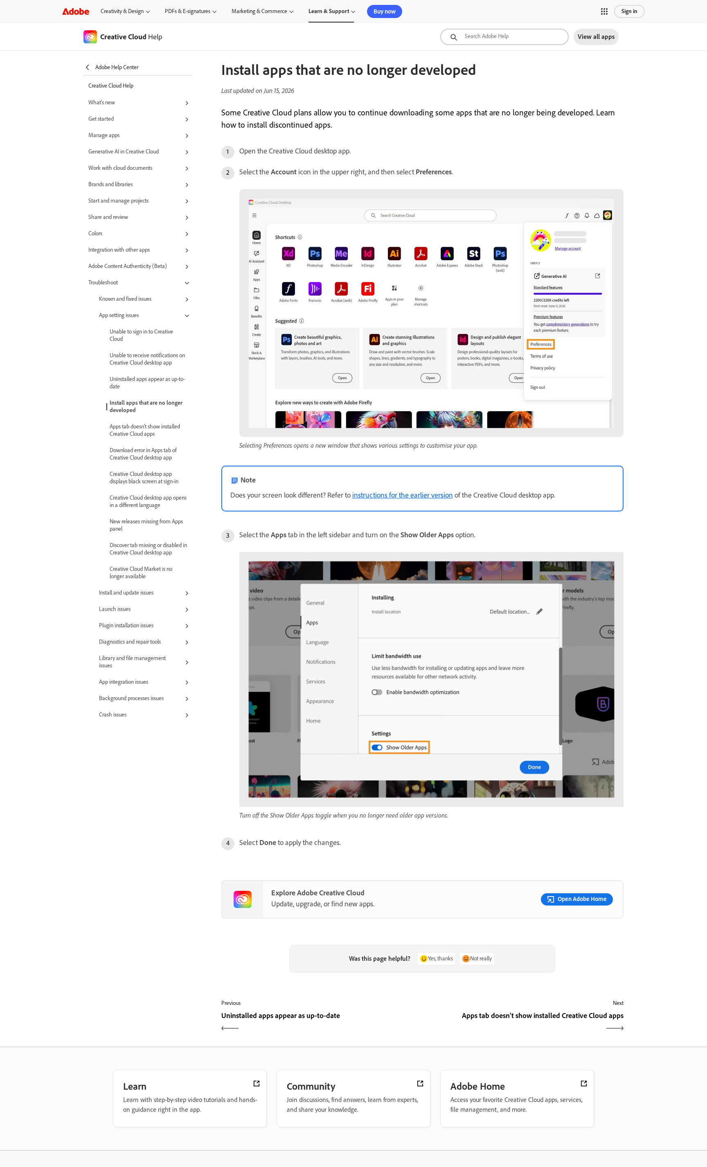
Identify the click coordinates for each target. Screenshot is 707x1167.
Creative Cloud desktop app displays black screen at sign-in (144, 478)
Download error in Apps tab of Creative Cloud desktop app (143, 454)
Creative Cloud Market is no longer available (141, 572)
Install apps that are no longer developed (146, 406)
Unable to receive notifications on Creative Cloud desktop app (147, 359)
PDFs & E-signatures (187, 11)
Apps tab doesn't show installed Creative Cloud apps (145, 430)
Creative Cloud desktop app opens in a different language (148, 501)
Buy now (385, 11)
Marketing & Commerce (259, 11)
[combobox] (504, 37)
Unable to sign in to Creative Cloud (141, 335)
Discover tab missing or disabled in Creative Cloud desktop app (148, 549)
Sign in (629, 11)
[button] (604, 11)
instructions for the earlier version (402, 495)
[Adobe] (75, 11)
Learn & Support (328, 11)
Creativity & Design (122, 11)
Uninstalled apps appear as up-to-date (147, 383)
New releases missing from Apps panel (146, 525)
